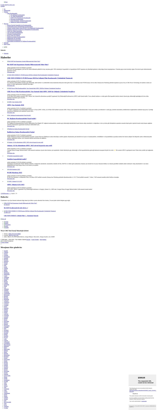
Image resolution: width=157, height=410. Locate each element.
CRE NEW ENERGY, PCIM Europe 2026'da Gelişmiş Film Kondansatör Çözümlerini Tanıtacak (40, 78)
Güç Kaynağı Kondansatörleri (15, 32)
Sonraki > (7, 193)
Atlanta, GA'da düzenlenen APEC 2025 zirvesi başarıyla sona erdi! (29, 145)
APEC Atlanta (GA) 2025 (15, 184)
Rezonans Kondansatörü (16, 19)
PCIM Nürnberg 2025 (14, 172)
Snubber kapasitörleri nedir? (17, 159)
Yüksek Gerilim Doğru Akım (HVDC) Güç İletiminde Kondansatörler (25, 28)
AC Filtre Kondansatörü (16, 16)
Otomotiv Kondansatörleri (14, 34)
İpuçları (28, 239)
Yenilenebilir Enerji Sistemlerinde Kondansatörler (20, 26)
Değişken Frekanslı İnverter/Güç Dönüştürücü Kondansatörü (23, 29)
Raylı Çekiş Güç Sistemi (13, 35)
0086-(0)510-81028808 (14, 234)
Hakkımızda (7, 10)
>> (10, 193)
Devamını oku (11, 72)
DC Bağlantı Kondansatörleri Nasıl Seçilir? (21, 118)
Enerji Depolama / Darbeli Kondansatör (20, 20)
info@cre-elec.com (13, 235)
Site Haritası (43, 239)
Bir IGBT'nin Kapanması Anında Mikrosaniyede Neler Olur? (28, 64)
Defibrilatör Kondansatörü (14, 40)
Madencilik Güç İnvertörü (14, 38)
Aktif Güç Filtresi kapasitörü (14, 31)
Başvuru (6, 23)
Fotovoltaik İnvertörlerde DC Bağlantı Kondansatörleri (21, 41)
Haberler (6, 42)
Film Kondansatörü (12, 13)
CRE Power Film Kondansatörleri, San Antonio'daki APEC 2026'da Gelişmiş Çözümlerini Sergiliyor (41, 91)
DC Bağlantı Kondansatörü (17, 15)
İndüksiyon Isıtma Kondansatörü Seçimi (20, 132)
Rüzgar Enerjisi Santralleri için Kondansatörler (19, 25)
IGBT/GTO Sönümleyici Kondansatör (20, 18)
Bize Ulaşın (7, 44)
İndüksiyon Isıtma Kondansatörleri (16, 37)
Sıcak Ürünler (35, 239)
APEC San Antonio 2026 (15, 105)
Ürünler (6, 12)
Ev (4, 9)
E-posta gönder (5, 242)
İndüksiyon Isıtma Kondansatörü (18, 22)
